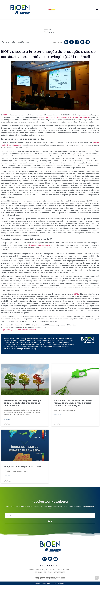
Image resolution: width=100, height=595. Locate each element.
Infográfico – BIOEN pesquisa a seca (22, 466)
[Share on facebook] (66, 42)
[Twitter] (50, 559)
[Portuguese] (52, 9)
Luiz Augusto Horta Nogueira (38, 245)
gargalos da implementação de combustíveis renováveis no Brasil (64, 117)
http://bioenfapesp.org (27, 349)
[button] (97, 9)
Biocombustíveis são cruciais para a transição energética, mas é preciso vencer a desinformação (73, 403)
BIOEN (5, 115)
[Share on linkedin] (82, 42)
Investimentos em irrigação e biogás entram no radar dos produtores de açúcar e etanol (22, 403)
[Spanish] (54, 9)
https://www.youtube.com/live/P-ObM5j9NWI (18, 329)
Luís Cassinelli (17, 145)
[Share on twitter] (71, 42)
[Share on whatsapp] (77, 42)
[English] (49, 9)
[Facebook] (44, 559)
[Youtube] (55, 559)
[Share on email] (87, 42)
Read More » (7, 419)
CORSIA (76, 294)
